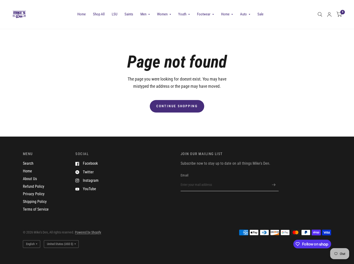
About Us (30, 178)
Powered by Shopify (88, 232)
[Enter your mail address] (274, 185)
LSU (114, 14)
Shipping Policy (35, 201)
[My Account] (329, 14)
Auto (243, 14)
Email (184, 175)
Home (81, 14)
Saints (129, 14)
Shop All (99, 14)
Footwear (203, 14)
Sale (260, 14)
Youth (182, 14)
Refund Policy (33, 186)
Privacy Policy (34, 194)
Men (143, 14)
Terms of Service (36, 209)
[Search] (320, 14)
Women (162, 14)
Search (28, 163)
